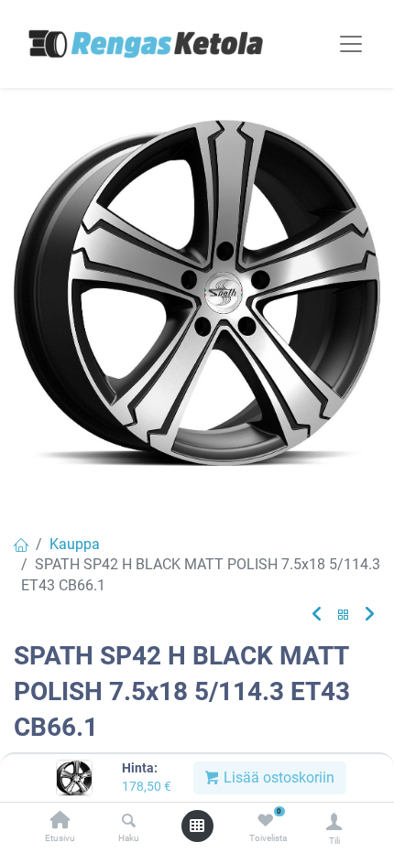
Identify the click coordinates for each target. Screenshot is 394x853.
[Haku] (128, 821)
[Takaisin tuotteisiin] (344, 615)
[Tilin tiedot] (334, 821)
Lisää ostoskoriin (277, 777)
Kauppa (74, 544)
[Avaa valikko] (197, 826)
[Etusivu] (60, 821)
